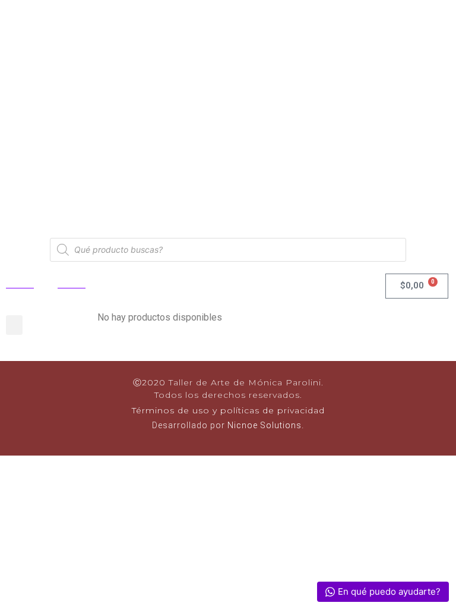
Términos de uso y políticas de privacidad (228, 410)
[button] (14, 325)
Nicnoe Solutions (263, 425)
